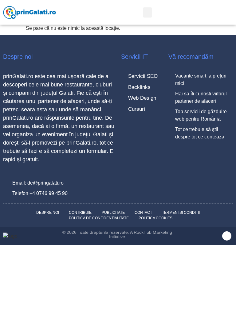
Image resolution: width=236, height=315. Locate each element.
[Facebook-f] (226, 236)
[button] (147, 12)
